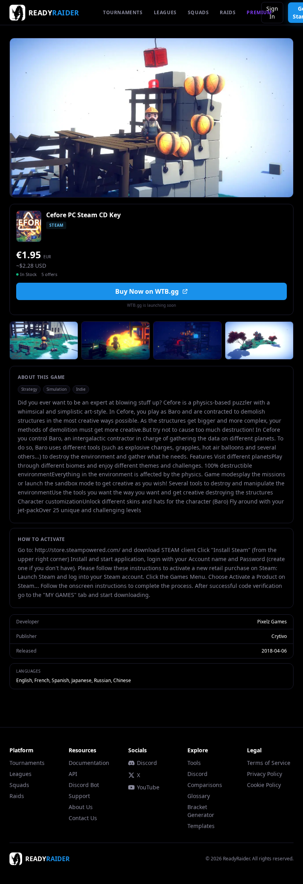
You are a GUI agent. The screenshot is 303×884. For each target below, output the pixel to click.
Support (79, 796)
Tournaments (27, 763)
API (73, 774)
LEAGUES (165, 12)
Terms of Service (268, 763)
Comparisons (204, 785)
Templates (201, 826)
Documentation (89, 763)
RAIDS (228, 12)
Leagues (20, 774)
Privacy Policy (264, 774)
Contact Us (83, 818)
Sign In (272, 12)
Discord (147, 763)
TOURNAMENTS (123, 12)
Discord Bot (84, 785)
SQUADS (198, 12)
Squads (19, 785)
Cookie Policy (264, 785)
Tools (194, 763)
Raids (16, 796)
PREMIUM (259, 12)
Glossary (198, 796)
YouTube (148, 787)
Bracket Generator (200, 811)
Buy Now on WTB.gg (147, 291)
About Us (81, 807)
